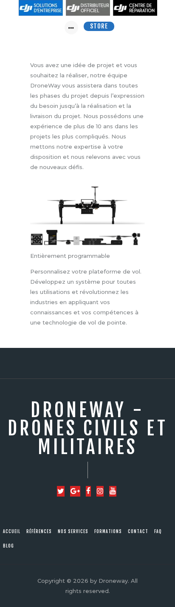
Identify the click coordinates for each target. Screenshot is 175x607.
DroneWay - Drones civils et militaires (88, 428)
